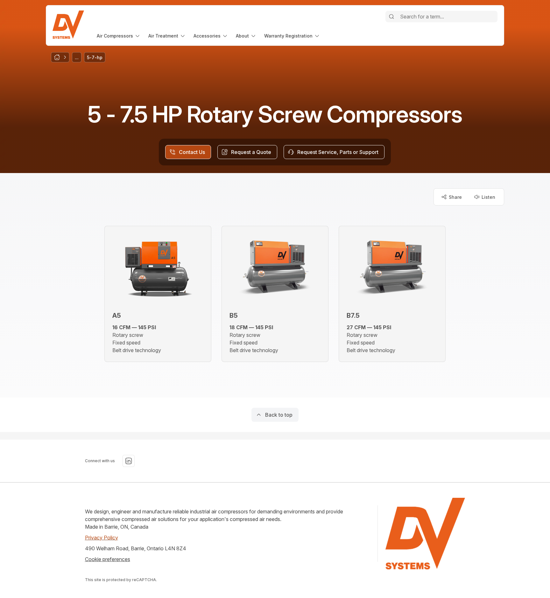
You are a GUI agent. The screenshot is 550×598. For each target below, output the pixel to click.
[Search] (391, 16)
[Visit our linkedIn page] (129, 461)
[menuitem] (119, 35)
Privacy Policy (101, 537)
